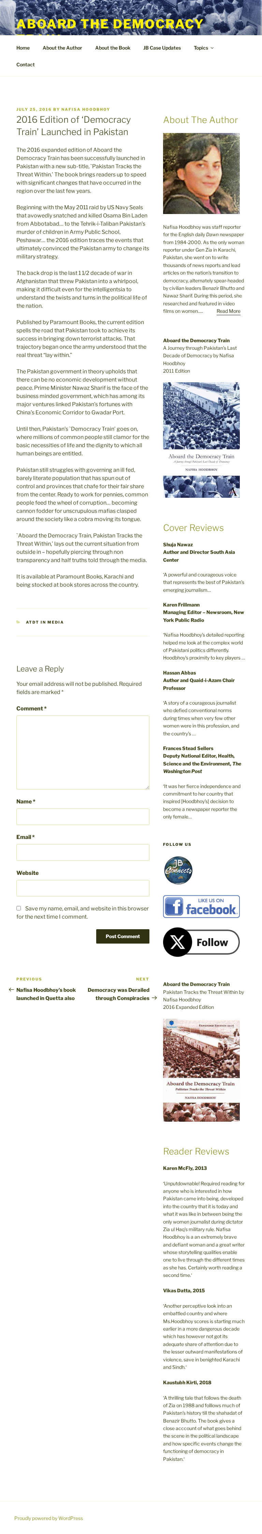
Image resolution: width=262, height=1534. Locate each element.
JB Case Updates (162, 48)
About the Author (62, 48)
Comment (31, 708)
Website (27, 873)
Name (25, 801)
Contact (25, 64)
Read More (229, 311)
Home (23, 48)
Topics (201, 48)
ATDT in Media (45, 622)
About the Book (112, 48)
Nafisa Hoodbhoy (85, 109)
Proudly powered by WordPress (48, 1518)
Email (25, 837)
